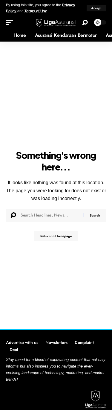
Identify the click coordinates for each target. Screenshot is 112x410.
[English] (4, 35)
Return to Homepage (56, 236)
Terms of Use (35, 11)
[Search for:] (50, 215)
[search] (85, 22)
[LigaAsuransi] (56, 22)
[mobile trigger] (11, 22)
